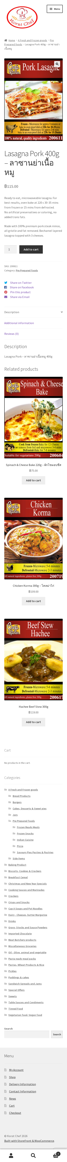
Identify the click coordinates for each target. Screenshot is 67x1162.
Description (11, 312)
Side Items (19, 858)
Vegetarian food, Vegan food (25, 1015)
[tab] (33, 312)
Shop (12, 1077)
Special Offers (16, 990)
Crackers (13, 896)
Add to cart (31, 249)
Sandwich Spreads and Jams (25, 983)
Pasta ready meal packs (22, 958)
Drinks (12, 921)
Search (8, 1028)
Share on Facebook (22, 287)
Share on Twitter (21, 282)
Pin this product (20, 292)
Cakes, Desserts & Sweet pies (30, 808)
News (12, 1098)
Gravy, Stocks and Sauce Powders (27, 927)
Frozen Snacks (25, 833)
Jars (15, 814)
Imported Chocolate (20, 933)
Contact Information (22, 1091)
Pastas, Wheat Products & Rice (26, 964)
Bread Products (22, 796)
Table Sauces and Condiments (26, 1002)
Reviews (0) (11, 334)
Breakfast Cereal (18, 877)
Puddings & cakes (18, 977)
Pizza (20, 846)
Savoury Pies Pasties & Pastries (35, 852)
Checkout (15, 1113)
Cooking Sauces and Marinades (26, 890)
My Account (16, 1070)
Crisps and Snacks (19, 902)
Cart (12, 1105)
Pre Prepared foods (27, 270)
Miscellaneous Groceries (22, 946)
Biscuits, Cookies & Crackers (24, 871)
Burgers (17, 802)
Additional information (19, 323)
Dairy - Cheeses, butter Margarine (27, 915)
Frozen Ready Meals (28, 827)
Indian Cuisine (25, 839)
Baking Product (17, 864)
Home (12, 40)
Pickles (12, 971)
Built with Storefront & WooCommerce (29, 1141)
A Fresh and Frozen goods (32, 40)
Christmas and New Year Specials (27, 883)
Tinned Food (15, 1008)
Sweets (12, 996)
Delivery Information (22, 1084)
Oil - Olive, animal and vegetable (27, 952)
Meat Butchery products (22, 940)
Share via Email (20, 297)
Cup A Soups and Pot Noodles (25, 908)
